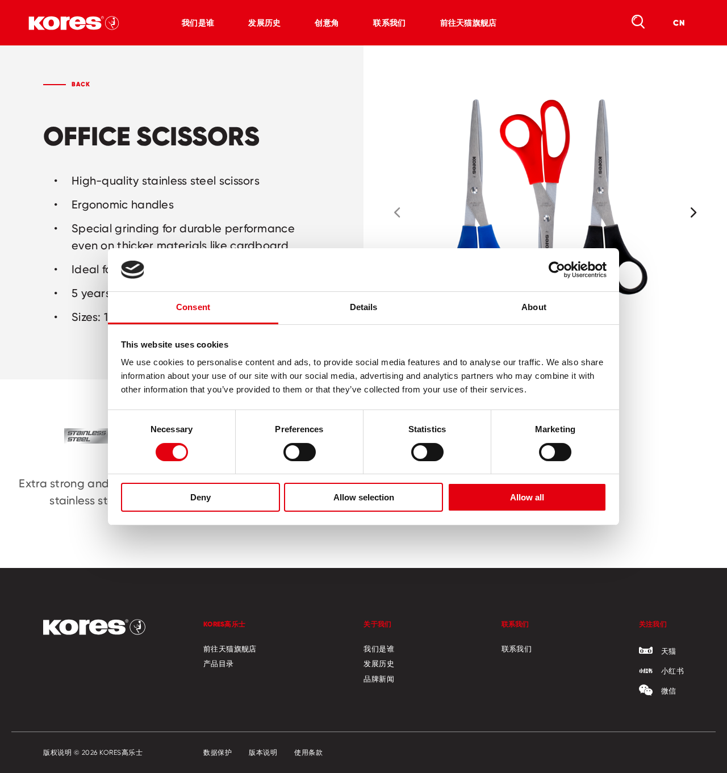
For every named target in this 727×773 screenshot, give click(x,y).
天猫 (668, 650)
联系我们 (389, 23)
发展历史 (264, 23)
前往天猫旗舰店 (468, 23)
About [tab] (533, 307)
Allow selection (363, 497)
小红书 (672, 670)
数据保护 (217, 752)
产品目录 (218, 663)
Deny (200, 497)
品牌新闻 (379, 678)
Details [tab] (364, 307)
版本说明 (263, 752)
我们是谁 (198, 23)
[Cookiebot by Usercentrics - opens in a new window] (557, 269)
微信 (668, 690)
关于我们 (377, 624)
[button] (397, 212)
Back (81, 84)
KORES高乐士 (224, 624)
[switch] (299, 452)
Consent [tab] (193, 307)
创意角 (327, 23)
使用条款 (308, 752)
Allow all (527, 497)
